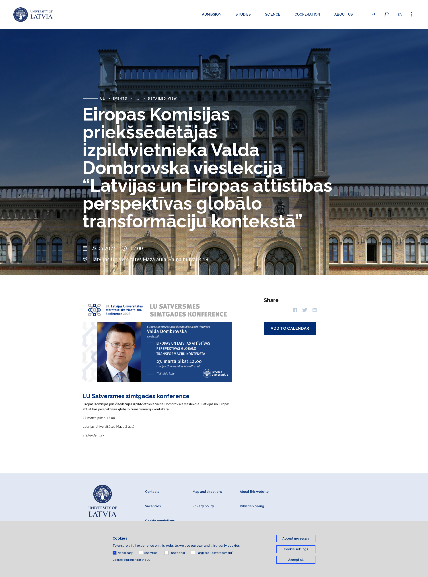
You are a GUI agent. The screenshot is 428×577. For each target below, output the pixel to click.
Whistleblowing (252, 506)
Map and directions (207, 491)
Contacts (152, 491)
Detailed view (162, 98)
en (399, 14)
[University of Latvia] (33, 14)
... (137, 98)
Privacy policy (203, 506)
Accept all (296, 560)
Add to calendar (290, 328)
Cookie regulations (160, 521)
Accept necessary (296, 538)
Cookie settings (296, 549)
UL (102, 98)
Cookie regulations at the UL (131, 560)
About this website (254, 491)
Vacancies (153, 506)
